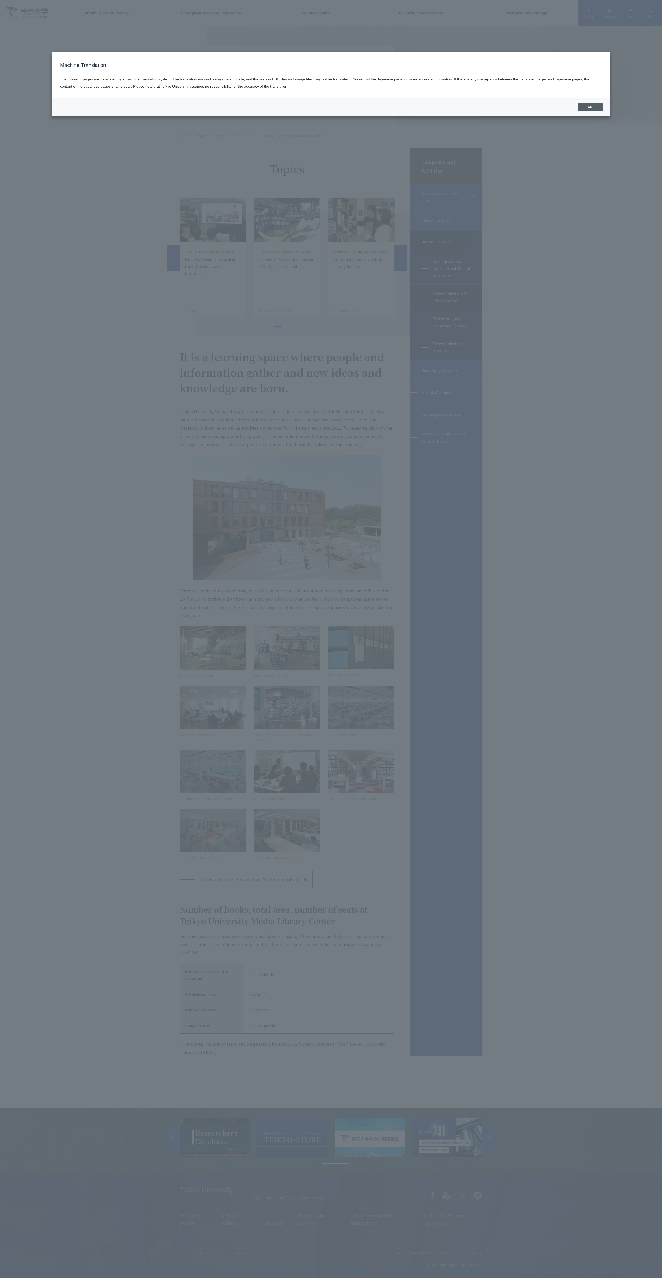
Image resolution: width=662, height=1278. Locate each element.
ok (590, 107)
